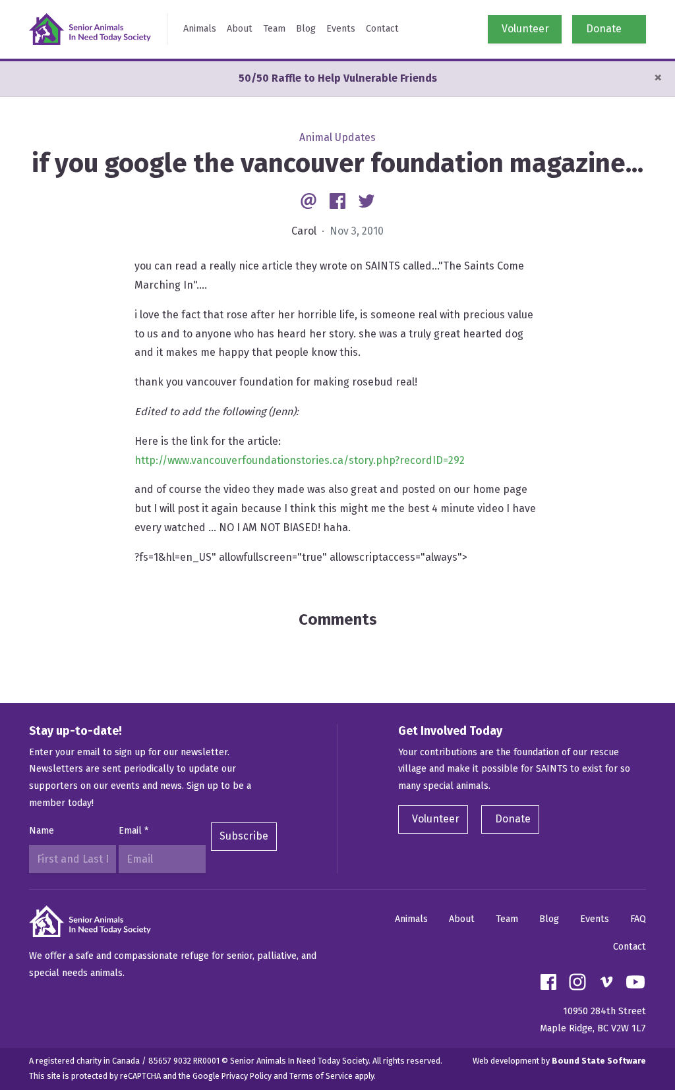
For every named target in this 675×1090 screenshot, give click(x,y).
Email (133, 830)
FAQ (638, 919)
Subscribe (244, 836)
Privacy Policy (246, 1076)
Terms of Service (321, 1076)
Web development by (559, 1061)
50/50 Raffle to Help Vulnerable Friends (338, 78)
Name (41, 830)
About (239, 28)
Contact (382, 28)
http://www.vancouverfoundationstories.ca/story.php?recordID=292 (299, 460)
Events (340, 28)
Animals (199, 28)
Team (274, 28)
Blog (306, 28)
